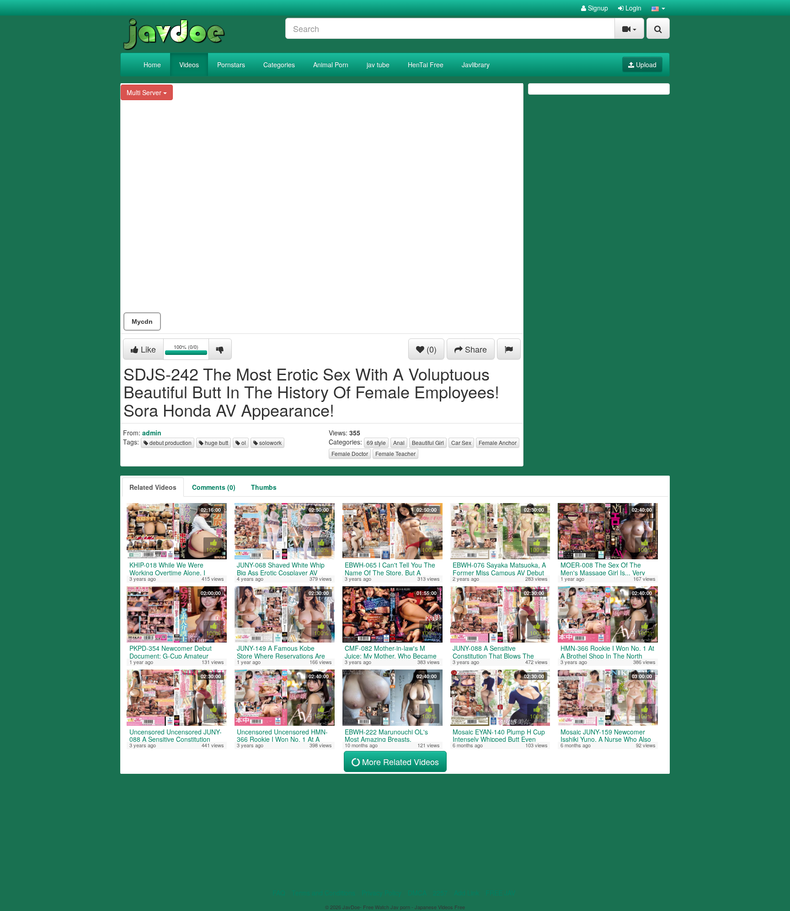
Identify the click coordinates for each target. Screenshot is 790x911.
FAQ (278, 892)
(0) (430, 349)
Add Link (466, 892)
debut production (170, 442)
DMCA (417, 892)
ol (243, 442)
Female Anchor (498, 442)
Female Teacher (395, 453)
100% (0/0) (191, 350)
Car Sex (461, 442)
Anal (399, 442)
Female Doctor (349, 453)
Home (152, 64)
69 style (376, 442)
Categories (279, 64)
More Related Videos (399, 761)
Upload (645, 64)
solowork (270, 442)
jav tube (378, 64)
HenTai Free (425, 64)
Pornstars (231, 64)
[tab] (153, 487)
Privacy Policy (381, 892)
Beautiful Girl (428, 442)
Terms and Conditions (323, 892)
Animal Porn (330, 64)
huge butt (215, 442)
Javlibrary (476, 64)
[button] (658, 7)
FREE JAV (500, 892)
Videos (189, 64)
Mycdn (142, 321)
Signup (597, 7)
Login (632, 7)
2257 (440, 892)
